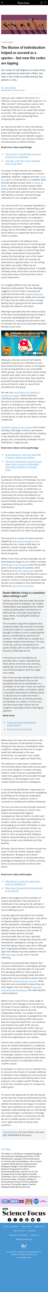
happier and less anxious (24, 981)
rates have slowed (14, 954)
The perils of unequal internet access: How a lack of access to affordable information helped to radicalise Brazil (23, 465)
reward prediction (34, 294)
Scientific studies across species (17, 427)
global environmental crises (25, 541)
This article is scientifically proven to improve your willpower (23, 155)
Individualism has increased (15, 564)
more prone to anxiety (23, 585)
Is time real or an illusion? (19, 729)
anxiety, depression (24, 570)
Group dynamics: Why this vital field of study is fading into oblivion (23, 456)
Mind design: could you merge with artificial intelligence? (22, 883)
